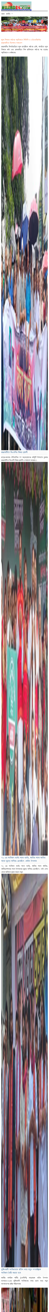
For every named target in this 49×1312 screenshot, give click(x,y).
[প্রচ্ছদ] (16, 6)
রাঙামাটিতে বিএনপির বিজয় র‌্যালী (14, 452)
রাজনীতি (8, 14)
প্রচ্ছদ (3, 14)
